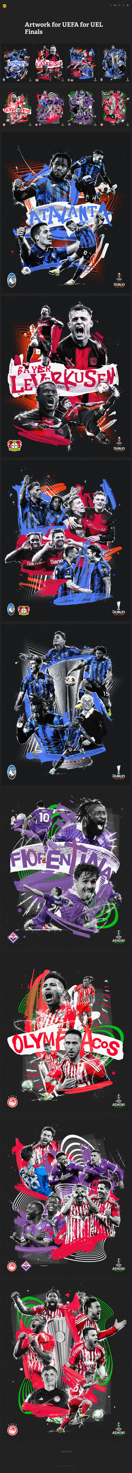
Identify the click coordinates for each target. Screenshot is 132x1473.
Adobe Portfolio (69, 1466)
